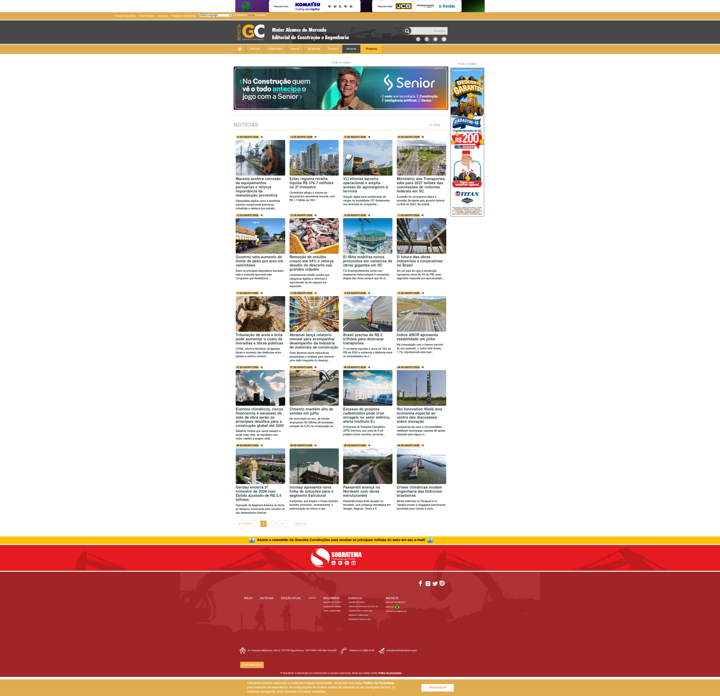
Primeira (246, 523)
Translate (260, 15)
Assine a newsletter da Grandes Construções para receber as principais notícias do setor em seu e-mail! (341, 540)
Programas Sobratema (183, 16)
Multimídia (314, 49)
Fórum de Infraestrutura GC (363, 607)
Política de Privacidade (378, 683)
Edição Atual (275, 49)
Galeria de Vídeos (332, 607)
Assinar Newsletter (125, 16)
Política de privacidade (389, 673)
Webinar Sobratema (358, 615)
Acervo (295, 49)
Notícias (255, 49)
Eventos (333, 49)
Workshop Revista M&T (360, 619)
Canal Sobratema (331, 611)
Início (248, 598)
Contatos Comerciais (396, 611)
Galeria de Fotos (331, 602)
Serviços (162, 16)
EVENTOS (355, 598)
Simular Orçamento (396, 602)
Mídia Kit (390, 607)
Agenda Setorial (357, 602)
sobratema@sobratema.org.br (401, 651)
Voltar (436, 125)
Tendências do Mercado (361, 611)
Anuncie (351, 49)
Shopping (371, 49)
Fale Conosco (146, 16)
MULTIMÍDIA (331, 598)
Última (299, 523)
